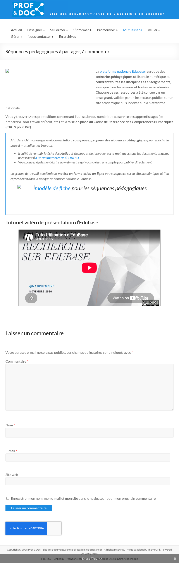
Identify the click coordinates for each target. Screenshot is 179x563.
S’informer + (82, 30)
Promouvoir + (107, 30)
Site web (11, 474)
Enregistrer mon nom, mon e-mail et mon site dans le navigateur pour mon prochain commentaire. (83, 498)
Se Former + (59, 30)
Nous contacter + (40, 36)
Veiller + (154, 30)
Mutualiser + (132, 30)
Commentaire (16, 361)
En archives (67, 36)
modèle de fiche (53, 188)
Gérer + (16, 36)
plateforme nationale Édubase (122, 71)
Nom (10, 425)
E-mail (11, 451)
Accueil (16, 30)
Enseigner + (36, 30)
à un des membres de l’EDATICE (57, 158)
